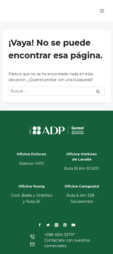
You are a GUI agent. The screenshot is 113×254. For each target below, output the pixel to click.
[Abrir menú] (102, 11)
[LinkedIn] (65, 225)
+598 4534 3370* (59, 234)
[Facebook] (39, 225)
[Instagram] (56, 225)
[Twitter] (48, 225)
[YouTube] (73, 225)
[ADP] (32, 15)
